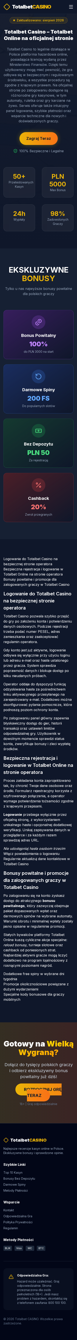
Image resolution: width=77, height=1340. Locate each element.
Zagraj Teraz (38, 138)
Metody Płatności (15, 1190)
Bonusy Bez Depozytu (19, 1178)
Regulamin (10, 1228)
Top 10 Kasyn (12, 1172)
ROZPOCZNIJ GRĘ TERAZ (43, 1092)
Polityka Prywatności (18, 1222)
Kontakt (8, 1210)
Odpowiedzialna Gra (17, 1216)
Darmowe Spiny (14, 1184)
